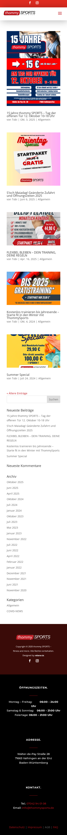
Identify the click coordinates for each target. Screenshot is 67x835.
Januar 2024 (14, 510)
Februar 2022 (15, 562)
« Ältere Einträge (17, 393)
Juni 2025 (12, 488)
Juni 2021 (12, 584)
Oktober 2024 (15, 499)
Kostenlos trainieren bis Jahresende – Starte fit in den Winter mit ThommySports (33, 315)
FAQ (55, 827)
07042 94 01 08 (36, 803)
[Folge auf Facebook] (30, 3)
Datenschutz (17, 827)
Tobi (14, 119)
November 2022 (16, 539)
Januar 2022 (14, 567)
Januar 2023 (14, 533)
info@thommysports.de (38, 807)
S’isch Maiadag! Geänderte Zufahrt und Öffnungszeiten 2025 (31, 194)
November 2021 (16, 579)
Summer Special (18, 375)
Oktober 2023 (15, 516)
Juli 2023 (12, 522)
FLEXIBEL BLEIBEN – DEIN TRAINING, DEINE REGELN (31, 253)
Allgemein (44, 119)
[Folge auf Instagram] (37, 3)
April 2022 (13, 556)
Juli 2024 (12, 505)
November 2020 (16, 590)
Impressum (35, 827)
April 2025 (13, 493)
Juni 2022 (12, 550)
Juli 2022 (12, 544)
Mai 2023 (12, 527)
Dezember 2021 (16, 573)
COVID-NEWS (15, 611)
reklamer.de (39, 655)
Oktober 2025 (15, 482)
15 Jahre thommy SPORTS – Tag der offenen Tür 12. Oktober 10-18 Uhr (31, 114)
